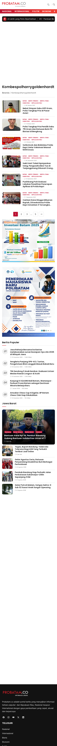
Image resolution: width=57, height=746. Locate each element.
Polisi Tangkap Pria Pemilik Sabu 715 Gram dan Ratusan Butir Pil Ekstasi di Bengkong (38, 129)
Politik (35, 11)
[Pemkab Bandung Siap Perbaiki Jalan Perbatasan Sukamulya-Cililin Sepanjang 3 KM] (7, 479)
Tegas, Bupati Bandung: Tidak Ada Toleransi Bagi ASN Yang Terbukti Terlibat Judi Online (31, 449)
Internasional (22, 11)
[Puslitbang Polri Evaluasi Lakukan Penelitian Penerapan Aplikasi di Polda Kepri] (11, 184)
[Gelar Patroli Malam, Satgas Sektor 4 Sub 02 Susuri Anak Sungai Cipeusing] (7, 492)
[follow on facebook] (3, 717)
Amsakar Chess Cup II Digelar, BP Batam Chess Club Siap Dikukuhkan (29, 393)
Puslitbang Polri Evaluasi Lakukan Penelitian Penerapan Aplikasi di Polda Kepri (37, 184)
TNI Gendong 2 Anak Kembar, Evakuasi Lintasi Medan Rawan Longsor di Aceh (32, 372)
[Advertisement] (28, 53)
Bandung (8, 432)
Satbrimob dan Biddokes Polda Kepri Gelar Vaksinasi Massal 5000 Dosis (38, 147)
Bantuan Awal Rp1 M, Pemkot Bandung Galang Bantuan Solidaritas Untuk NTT (25, 437)
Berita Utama (29, 432)
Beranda (5, 93)
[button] (49, 4)
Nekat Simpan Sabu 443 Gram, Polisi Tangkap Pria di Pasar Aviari (37, 110)
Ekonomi (46, 11)
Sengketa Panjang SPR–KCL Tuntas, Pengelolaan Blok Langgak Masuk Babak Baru (32, 362)
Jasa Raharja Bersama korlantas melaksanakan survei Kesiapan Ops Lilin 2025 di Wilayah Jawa (32, 352)
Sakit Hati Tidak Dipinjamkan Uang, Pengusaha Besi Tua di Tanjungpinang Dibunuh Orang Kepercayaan (38, 167)
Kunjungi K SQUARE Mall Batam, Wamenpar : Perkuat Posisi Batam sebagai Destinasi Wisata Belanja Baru (31, 383)
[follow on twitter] (18, 717)
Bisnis (4, 738)
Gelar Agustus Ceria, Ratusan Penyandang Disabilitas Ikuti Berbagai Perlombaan (33, 462)
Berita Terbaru (18, 432)
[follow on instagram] (8, 717)
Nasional (7, 11)
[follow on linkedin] (23, 717)
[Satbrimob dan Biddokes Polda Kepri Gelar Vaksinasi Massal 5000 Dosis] (11, 147)
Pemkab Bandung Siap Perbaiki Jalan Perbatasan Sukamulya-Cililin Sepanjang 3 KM (33, 474)
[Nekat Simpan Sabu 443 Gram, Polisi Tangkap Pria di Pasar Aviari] (11, 110)
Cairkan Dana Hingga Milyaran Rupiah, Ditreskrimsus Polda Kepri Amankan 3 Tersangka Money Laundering (37, 204)
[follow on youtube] (13, 717)
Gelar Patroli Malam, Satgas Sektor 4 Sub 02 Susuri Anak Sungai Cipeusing (33, 486)
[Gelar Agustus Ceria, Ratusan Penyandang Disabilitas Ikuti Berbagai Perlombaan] (7, 467)
